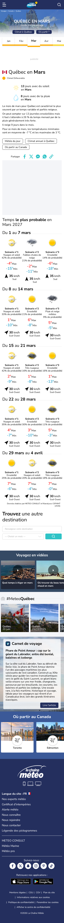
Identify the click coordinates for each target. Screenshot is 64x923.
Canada (11, 11)
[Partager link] (51, 157)
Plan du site (49, 892)
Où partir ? (44, 31)
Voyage (3, 11)
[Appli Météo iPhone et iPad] (21, 881)
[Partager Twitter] (31, 157)
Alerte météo (10, 809)
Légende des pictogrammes (19, 830)
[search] (59, 4)
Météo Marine (10, 846)
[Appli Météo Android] (43, 881)
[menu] (4, 4)
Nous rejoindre (11, 820)
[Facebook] (12, 866)
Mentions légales (17, 892)
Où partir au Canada (16, 147)
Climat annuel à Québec (41, 141)
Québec (18, 11)
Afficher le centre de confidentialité (33, 907)
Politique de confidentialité (21, 902)
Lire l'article (49, 705)
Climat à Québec (23, 31)
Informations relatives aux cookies (33, 897)
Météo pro (8, 851)
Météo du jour (13, 141)
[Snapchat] (28, 866)
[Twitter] (20, 866)
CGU (31, 892)
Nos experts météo (14, 799)
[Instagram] (36, 866)
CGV (38, 892)
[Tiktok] (51, 866)
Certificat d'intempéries (16, 804)
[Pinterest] (44, 866)
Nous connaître (11, 815)
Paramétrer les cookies (48, 902)
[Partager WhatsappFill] (45, 157)
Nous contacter (11, 825)
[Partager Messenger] (38, 157)
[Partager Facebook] (25, 157)
